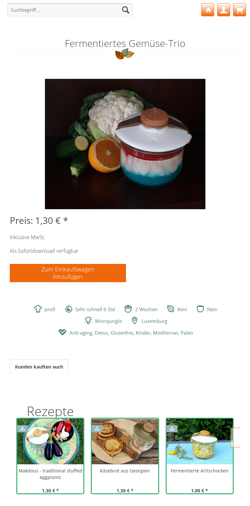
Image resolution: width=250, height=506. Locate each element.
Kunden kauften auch (39, 367)
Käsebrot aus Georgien (125, 471)
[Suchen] (125, 9)
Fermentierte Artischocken (200, 471)
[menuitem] (69, 9)
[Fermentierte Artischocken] (200, 441)
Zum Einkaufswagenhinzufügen (67, 273)
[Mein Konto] (223, 9)
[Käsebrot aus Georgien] (125, 441)
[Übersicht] (207, 9)
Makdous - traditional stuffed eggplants (50, 474)
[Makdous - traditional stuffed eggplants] (50, 441)
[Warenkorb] (239, 9)
